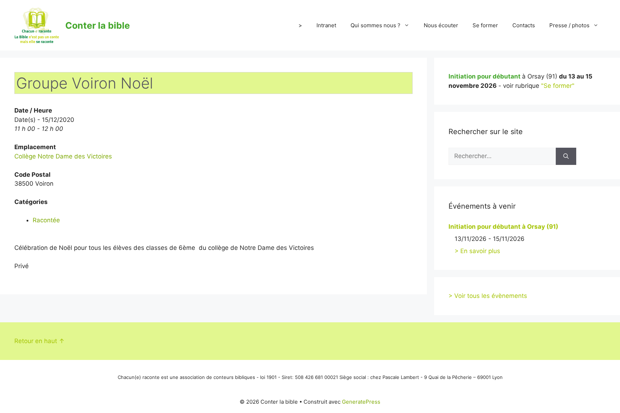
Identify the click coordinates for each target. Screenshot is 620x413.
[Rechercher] (566, 156)
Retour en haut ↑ (39, 341)
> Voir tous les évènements (487, 295)
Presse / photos (569, 25)
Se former (485, 25)
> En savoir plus (477, 251)
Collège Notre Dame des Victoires (63, 156)
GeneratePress (361, 401)
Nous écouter (441, 25)
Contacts (523, 25)
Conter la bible (97, 25)
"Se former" (557, 85)
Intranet (326, 25)
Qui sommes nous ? (375, 25)
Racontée (46, 220)
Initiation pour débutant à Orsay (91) (503, 226)
